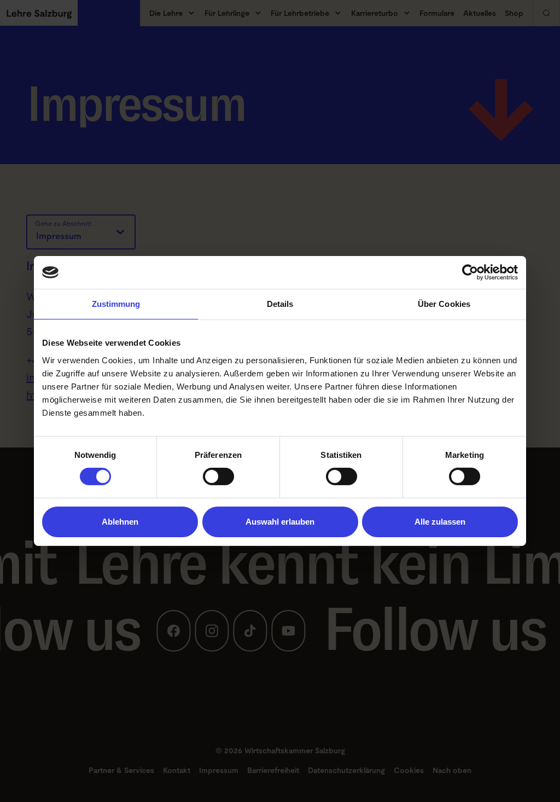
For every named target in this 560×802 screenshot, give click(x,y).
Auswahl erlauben (280, 521)
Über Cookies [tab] (444, 304)
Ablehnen (120, 521)
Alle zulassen (440, 521)
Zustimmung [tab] (116, 304)
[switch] (218, 476)
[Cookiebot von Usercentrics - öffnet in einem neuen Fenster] (470, 272)
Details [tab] (280, 304)
